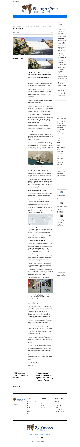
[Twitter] (38, 438)
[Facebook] (40, 438)
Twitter (14, 63)
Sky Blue (59, 160)
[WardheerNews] (40, 427)
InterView (63, 147)
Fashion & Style (60, 133)
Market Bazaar (60, 151)
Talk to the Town (44, 407)
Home (31, 434)
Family (58, 131)
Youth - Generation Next (61, 175)
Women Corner (60, 173)
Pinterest (15, 65)
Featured (59, 135)
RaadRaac (63, 155)
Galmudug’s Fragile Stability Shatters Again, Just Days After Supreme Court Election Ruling (62, 50)
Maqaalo (42, 403)
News (26, 22)
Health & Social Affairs (60, 144)
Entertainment (60, 127)
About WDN (15, 404)
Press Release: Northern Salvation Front (61, 73)
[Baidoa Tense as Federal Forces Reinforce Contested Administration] (61, 203)
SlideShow (29, 411)
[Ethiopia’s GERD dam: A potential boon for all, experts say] (33, 45)
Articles (42, 401)
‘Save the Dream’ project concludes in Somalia (20, 375)
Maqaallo (59, 149)
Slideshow (30, 22)
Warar (64, 171)
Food (58, 137)
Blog (58, 121)
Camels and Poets (60, 123)
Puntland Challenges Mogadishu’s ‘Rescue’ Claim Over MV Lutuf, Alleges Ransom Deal (62, 59)
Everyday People (60, 129)
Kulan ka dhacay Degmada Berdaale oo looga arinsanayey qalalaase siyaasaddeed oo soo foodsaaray (44, 377)
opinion (61, 153)
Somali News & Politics (60, 165)
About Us (48, 434)
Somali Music (60, 162)
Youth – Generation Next (60, 411)
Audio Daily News (31, 409)
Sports (61, 167)
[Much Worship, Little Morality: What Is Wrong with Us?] (61, 192)
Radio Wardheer (60, 157)
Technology (59, 171)
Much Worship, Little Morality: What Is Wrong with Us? (62, 29)
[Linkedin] (42, 438)
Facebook (15, 61)
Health (58, 142)
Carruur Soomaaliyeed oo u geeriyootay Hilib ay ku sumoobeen (62, 78)
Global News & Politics (18, 22)
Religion (58, 158)
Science (62, 158)
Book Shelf (62, 121)
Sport (58, 167)
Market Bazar (57, 401)
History (58, 147)
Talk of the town (60, 169)
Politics (58, 155)
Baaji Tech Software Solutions (43, 445)
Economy (59, 125)
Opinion (36, 434)
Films (62, 135)
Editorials (64, 125)
